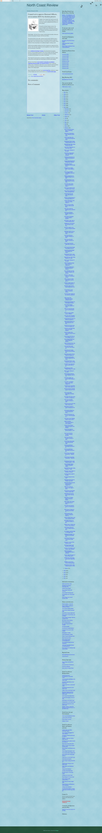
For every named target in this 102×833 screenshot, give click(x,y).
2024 (65, 92)
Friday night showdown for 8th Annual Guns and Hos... (69, 322)
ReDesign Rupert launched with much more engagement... (69, 483)
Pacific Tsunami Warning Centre (68, 636)
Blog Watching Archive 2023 (67, 79)
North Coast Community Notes (68, 695)
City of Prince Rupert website (67, 608)
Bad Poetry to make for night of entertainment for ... (69, 407)
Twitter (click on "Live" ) (66, 86)
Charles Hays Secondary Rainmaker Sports (67, 731)
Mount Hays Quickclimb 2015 (68, 743)
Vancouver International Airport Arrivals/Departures (68, 646)
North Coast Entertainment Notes (68, 715)
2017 (65, 105)
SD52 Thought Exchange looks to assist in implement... (69, 264)
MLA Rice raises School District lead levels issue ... (69, 286)
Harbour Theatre (65, 721)
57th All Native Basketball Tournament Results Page (69, 442)
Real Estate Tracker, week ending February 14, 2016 (69, 362)
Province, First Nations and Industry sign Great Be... (69, 549)
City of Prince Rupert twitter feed (68, 613)
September (67, 114)
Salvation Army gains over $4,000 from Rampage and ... (69, 535)
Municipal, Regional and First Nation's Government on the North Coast (67, 693)
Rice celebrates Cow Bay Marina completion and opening (69, 272)
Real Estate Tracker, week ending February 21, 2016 (69, 255)
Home (43, 115)
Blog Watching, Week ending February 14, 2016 (69, 369)
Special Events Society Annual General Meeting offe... (69, 351)
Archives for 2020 (65, 61)
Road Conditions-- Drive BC (67, 604)
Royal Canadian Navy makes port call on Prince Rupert (69, 333)
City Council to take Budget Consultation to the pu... (69, 248)
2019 (65, 101)
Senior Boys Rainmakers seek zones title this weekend (69, 154)
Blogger (57, 830)
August (66, 116)
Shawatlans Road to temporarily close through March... (69, 165)
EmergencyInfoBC (65, 626)
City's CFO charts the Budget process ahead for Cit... (69, 209)
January (66, 568)
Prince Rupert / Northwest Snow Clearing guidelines (68, 47)
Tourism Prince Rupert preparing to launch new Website (69, 426)
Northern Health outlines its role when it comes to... (69, 283)
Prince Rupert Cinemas (66, 719)
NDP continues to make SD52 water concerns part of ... (69, 280)
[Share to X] (42, 74)
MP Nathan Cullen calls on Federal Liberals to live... (69, 221)
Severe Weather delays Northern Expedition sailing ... (68, 465)
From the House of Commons (68, 664)
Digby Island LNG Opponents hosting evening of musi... (68, 298)
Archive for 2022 (65, 57)
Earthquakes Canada (66, 632)
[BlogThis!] (41, 74)
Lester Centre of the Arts (67, 717)
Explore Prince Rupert (66, 588)
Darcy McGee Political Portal (67, 668)
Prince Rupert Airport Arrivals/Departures (66, 640)
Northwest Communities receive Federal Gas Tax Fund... (69, 358)
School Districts (65, 656)
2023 (65, 94)
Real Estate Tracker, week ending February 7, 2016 (69, 462)
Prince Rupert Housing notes (67, 592)
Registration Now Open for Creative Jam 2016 (69, 480)
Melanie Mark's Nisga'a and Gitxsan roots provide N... (69, 525)
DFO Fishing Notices (66, 622)
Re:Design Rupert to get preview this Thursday (69, 546)
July (65, 118)
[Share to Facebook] (43, 74)
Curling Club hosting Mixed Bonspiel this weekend (69, 162)
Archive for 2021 (65, 59)
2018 (65, 103)
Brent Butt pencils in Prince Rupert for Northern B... (69, 355)
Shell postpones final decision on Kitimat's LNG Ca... (68, 514)
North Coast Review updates (67, 33)
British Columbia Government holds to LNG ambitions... (68, 422)
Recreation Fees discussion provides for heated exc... (69, 397)
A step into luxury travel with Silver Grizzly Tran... (69, 404)
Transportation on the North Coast (68, 702)
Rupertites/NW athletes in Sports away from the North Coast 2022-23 (68, 789)
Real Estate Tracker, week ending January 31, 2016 (69, 565)
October (66, 112)
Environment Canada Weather (68, 628)
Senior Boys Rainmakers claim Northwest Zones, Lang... (69, 134)
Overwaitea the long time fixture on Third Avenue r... (69, 506)
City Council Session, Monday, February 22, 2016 (69, 236)
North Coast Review (42, 5)
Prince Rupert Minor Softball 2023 (68, 752)
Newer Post (30, 115)
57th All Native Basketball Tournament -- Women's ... (69, 458)
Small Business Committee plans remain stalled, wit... (69, 386)
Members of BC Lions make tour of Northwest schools (69, 276)
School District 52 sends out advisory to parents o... (69, 319)
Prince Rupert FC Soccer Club (68, 777)
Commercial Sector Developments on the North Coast (67, 676)
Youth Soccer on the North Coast (68, 757)
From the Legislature (66, 666)
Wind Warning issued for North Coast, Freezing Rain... (69, 494)
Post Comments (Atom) (36, 117)
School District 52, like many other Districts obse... (68, 194)
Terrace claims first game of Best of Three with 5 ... (69, 556)
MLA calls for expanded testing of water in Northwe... (68, 217)
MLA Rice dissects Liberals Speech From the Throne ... (69, 389)
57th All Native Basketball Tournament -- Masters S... (69, 454)
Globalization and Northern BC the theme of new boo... (69, 224)
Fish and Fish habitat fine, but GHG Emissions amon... (69, 411)
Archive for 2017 (65, 66)
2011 (65, 578)
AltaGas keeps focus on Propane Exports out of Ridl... (69, 176)
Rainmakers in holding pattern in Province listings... (68, 498)
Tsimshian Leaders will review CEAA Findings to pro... (69, 378)
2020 (65, 99)
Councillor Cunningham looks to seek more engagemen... (68, 382)
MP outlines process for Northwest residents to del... (69, 521)
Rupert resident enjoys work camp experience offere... (69, 518)
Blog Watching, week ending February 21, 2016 (69, 258)
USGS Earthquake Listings (67, 634)
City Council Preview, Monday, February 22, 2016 (69, 240)
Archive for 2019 (65, 63)
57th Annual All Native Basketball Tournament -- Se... (69, 450)
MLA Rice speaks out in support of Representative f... (69, 228)
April (66, 124)
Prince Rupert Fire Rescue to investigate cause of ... (69, 337)
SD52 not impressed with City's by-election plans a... (69, 309)
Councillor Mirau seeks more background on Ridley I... (68, 184)
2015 (65, 570)
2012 (65, 576)
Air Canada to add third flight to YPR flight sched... (69, 532)
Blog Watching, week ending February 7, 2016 (69, 469)
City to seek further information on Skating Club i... (69, 393)
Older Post (57, 115)
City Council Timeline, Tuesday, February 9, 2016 (68, 400)
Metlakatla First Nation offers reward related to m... (69, 169)
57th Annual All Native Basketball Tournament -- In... (69, 446)
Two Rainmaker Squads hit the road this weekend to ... (69, 294)
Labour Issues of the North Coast (68, 690)
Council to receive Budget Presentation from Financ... (69, 251)
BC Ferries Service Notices (67, 620)
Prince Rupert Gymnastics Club (68, 751)
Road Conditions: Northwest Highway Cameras (67, 606)
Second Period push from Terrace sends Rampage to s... (69, 415)
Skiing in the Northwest (66, 769)
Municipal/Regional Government (68, 654)
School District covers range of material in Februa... (68, 290)
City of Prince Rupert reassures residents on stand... (69, 305)
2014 (65, 572)
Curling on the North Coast (67, 775)
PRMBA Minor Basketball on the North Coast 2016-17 (69, 558)
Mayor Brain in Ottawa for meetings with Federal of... (69, 510)
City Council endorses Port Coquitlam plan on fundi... (69, 188)
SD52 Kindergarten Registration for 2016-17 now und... (69, 552)
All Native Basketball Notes (67, 770)
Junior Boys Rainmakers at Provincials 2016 (69, 148)
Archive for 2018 (65, 64)
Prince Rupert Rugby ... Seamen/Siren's (66, 779)
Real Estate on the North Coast (68, 700)
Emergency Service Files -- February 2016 (69, 543)
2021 (65, 98)
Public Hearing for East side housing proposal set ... (69, 344)
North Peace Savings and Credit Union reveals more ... (69, 539)
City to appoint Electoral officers (37, 76)
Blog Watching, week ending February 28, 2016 (69, 145)
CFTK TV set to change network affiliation (68, 313)
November (67, 110)
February (66, 127)
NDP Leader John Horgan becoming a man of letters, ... (69, 502)
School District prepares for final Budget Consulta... (69, 302)
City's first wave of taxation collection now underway (69, 316)
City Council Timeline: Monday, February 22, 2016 (69, 213)
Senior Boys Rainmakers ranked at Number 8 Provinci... (69, 268)
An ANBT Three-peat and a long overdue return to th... (69, 365)
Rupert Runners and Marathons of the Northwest (68, 785)
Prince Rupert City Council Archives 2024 (67, 598)
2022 (65, 96)
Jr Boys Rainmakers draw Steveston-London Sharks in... (69, 201)
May (66, 122)
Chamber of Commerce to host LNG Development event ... (69, 158)
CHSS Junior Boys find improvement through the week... (69, 138)
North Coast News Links (67, 583)
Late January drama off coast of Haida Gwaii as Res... (69, 528)
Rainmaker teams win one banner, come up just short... (69, 232)
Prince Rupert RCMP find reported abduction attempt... (69, 340)
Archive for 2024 (65, 54)
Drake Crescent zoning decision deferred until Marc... (69, 205)
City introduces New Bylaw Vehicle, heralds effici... (69, 491)
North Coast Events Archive (67, 73)
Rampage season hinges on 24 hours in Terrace (69, 472)
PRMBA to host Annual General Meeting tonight (69, 562)
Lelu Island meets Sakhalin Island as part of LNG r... (69, 419)
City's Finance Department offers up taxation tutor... (69, 191)
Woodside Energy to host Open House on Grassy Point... (69, 180)
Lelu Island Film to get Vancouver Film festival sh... (69, 347)
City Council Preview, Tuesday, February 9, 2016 (68, 438)
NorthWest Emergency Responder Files (66, 586)
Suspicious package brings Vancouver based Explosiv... (69, 329)
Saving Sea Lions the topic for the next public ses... (69, 326)
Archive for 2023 (65, 56)
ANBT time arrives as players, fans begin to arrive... (68, 487)
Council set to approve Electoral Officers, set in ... (69, 430)
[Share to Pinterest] (44, 74)
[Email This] (40, 74)
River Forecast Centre (66, 637)
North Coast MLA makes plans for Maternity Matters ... (69, 130)
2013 (65, 574)
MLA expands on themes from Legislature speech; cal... (69, 374)
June (66, 120)
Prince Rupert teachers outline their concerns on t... (69, 244)
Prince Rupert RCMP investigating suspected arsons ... (69, 173)
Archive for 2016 (65, 68)
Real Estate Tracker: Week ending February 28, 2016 (69, 142)
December (67, 109)
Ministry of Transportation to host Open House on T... (69, 198)
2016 (65, 107)
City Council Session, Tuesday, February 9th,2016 (68, 434)
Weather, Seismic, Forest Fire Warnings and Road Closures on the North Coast (68, 707)
